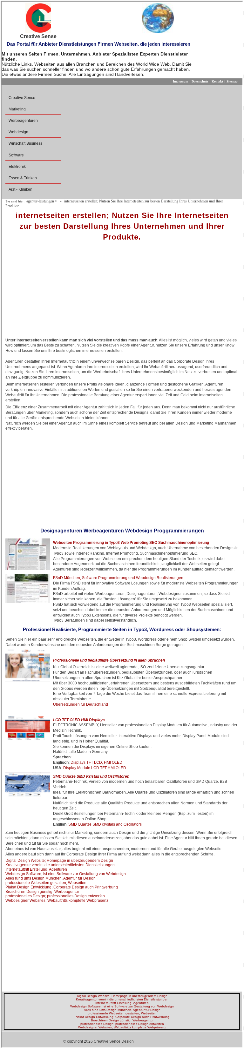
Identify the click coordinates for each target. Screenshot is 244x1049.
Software (16, 155)
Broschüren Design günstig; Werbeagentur (42, 891)
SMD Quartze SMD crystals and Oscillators (105, 824)
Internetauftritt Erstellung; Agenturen (36, 869)
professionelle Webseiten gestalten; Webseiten (45, 883)
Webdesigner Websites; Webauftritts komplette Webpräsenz (56, 900)
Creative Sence (22, 98)
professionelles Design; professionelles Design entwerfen (55, 896)
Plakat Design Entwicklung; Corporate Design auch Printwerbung (61, 887)
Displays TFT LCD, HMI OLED (96, 762)
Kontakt (217, 81)
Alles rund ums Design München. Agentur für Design (50, 878)
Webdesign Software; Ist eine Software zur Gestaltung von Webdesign (65, 874)
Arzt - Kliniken (20, 189)
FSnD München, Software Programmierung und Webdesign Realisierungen (118, 578)
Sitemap (232, 81)
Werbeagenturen (23, 120)
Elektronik (17, 166)
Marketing (17, 109)
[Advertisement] (122, 291)
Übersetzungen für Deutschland (80, 704)
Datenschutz (200, 81)
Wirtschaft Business (25, 143)
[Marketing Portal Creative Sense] (38, 18)
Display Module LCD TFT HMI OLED (94, 768)
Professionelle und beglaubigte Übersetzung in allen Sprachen (109, 660)
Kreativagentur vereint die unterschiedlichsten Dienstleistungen (60, 865)
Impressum (180, 81)
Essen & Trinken (23, 178)
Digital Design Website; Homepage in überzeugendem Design (59, 860)
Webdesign (18, 132)
